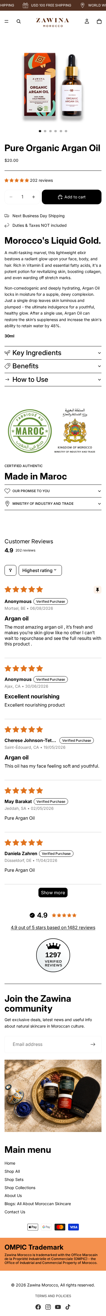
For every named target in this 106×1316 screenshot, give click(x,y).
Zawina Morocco (42, 1285)
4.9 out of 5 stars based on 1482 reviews (53, 927)
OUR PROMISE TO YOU (31, 491)
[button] (17, 180)
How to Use (30, 379)
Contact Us (15, 1211)
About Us (13, 1195)
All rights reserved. (77, 1285)
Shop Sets (14, 1179)
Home (10, 1163)
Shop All (12, 1171)
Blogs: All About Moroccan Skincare (38, 1203)
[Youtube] (58, 1307)
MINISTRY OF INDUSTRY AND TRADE (42, 503)
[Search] (18, 21)
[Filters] (10, 570)
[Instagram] (48, 1307)
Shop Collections (20, 1187)
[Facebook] (38, 1307)
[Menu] (6, 21)
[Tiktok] (67, 1307)
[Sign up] (93, 1044)
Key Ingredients (36, 353)
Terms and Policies (53, 1296)
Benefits (25, 366)
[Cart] (99, 21)
